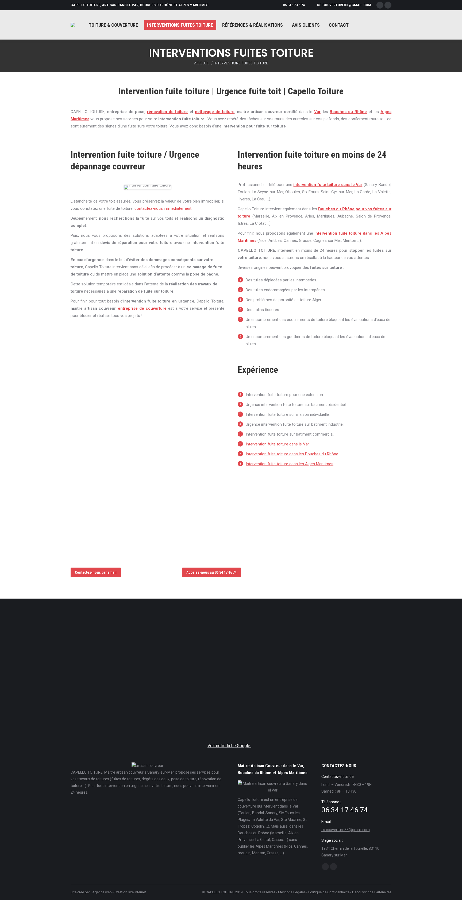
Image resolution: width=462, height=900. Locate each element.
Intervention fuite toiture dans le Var (277, 444)
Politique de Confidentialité (328, 892)
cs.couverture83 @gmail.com (344, 5)
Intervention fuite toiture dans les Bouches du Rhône (292, 454)
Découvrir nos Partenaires (371, 892)
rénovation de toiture (167, 111)
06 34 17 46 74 (294, 5)
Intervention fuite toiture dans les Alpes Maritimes (289, 463)
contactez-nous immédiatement (162, 208)
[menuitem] (113, 25)
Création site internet (130, 892)
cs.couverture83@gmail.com (345, 830)
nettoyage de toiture (214, 111)
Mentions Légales (292, 892)
